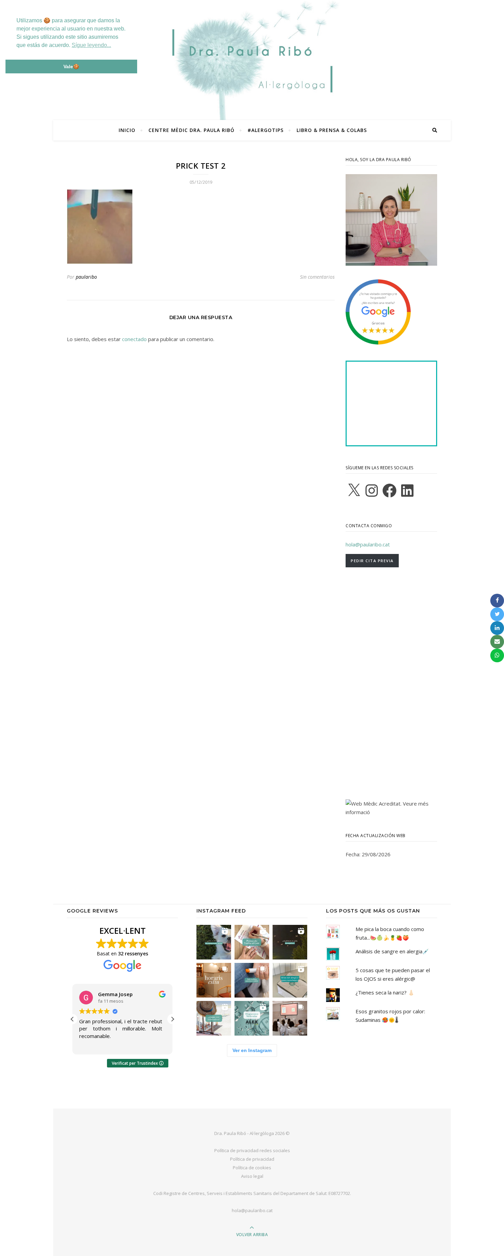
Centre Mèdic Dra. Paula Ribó (191, 130)
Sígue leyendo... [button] (91, 45)
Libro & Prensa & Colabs (332, 130)
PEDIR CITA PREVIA (372, 560)
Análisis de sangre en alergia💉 (392, 951)
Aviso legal (252, 1176)
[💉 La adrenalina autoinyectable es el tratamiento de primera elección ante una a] (252, 980)
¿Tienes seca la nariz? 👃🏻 (385, 992)
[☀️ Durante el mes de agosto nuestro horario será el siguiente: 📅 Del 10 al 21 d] (213, 980)
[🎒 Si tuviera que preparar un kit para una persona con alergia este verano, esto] (290, 980)
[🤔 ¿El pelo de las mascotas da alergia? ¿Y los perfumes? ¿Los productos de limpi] (213, 942)
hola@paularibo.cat (368, 544)
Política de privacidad (252, 1159)
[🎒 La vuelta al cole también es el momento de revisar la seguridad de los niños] (252, 942)
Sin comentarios (317, 277)
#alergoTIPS (266, 130)
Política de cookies (252, 1167)
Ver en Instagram (252, 1050)
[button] (172, 1019)
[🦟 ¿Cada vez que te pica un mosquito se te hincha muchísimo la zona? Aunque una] (290, 942)
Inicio (127, 130)
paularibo (86, 277)
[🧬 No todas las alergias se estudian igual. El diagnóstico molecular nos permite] (252, 1018)
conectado (134, 339)
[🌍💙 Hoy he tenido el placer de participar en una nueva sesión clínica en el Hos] (290, 1018)
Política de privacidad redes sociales (252, 1150)
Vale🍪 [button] (71, 66)
